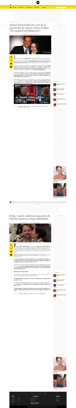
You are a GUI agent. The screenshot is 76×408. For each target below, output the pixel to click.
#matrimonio (20, 107)
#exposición (39, 106)
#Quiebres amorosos (42, 293)
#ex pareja (43, 106)
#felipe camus (29, 293)
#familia (25, 293)
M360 (27, 34)
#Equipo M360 (34, 106)
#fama (47, 106)
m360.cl (28, 222)
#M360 (24, 107)
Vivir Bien (11, 22)
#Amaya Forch (28, 106)
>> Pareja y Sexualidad (16, 22)
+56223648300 (33, 404)
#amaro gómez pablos (22, 106)
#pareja (28, 107)
